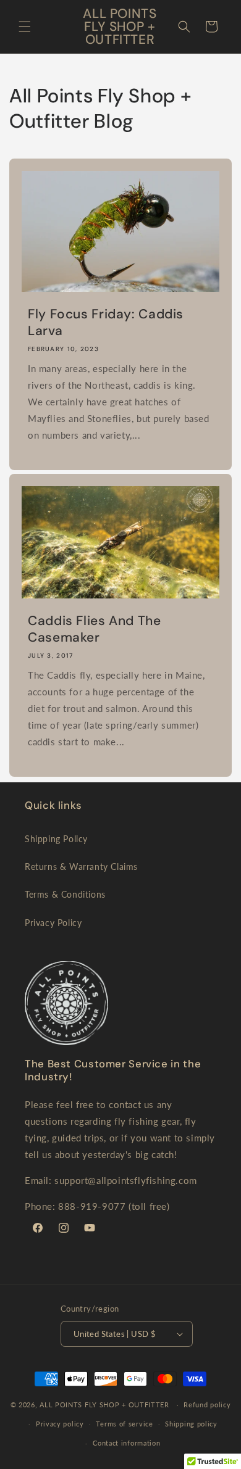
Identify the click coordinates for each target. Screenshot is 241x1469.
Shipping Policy (56, 839)
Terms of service (124, 1424)
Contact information (126, 1443)
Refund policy (207, 1405)
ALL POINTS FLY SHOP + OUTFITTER (104, 1405)
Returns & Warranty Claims (81, 866)
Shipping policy (191, 1424)
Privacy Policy (53, 922)
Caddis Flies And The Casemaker (94, 629)
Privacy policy (60, 1424)
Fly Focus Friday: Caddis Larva (106, 322)
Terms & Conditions (65, 894)
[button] (24, 26)
